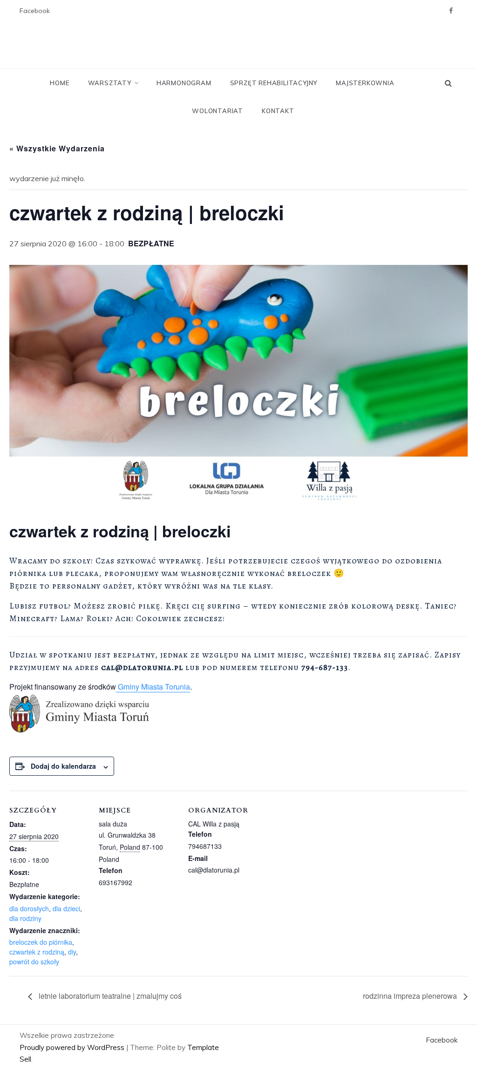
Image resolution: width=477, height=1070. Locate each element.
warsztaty (109, 83)
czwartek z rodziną (36, 951)
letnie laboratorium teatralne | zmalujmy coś (109, 995)
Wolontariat (217, 111)
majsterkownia (365, 83)
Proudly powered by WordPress (73, 1047)
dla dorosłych (29, 908)
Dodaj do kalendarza (63, 766)
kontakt (278, 111)
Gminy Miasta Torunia (153, 686)
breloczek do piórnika (40, 942)
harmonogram (184, 83)
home (59, 83)
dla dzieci (66, 908)
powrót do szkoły (34, 961)
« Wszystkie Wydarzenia (57, 148)
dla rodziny (25, 918)
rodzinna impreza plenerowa (411, 995)
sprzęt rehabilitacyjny (274, 83)
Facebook (35, 11)
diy (72, 951)
